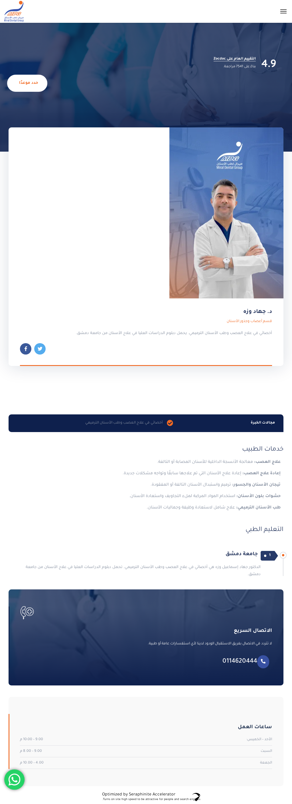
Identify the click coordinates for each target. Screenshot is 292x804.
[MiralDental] (14, 11)
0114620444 (239, 661)
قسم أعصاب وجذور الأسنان (249, 321)
